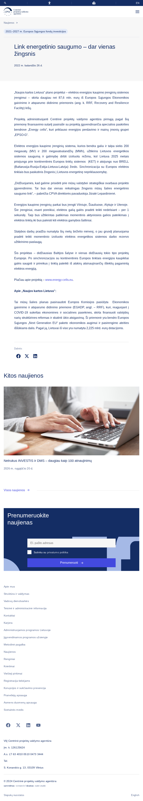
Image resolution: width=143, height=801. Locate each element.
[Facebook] (8, 725)
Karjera (8, 622)
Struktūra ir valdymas (16, 593)
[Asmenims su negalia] (49, 3)
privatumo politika (57, 552)
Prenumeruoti (69, 562)
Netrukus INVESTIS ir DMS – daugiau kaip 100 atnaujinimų (48, 461)
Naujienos (9, 22)
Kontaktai (9, 615)
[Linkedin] (28, 725)
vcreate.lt (20, 786)
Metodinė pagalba (14, 644)
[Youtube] (38, 725)
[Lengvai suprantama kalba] (94, 3)
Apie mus (9, 586)
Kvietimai (9, 666)
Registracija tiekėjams (17, 680)
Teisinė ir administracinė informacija (25, 608)
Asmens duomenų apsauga (20, 702)
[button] (18, 356)
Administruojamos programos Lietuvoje (27, 630)
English (135, 795)
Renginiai (9, 659)
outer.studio (40, 786)
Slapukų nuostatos (14, 795)
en (137, 3)
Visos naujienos (14, 490)
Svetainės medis (13, 709)
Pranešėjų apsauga (15, 695)
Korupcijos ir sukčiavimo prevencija (25, 688)
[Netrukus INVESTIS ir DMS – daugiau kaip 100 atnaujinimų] (71, 421)
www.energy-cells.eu (59, 279)
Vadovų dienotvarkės (16, 601)
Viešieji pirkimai (13, 673)
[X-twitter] (18, 725)
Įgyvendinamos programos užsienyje (26, 637)
